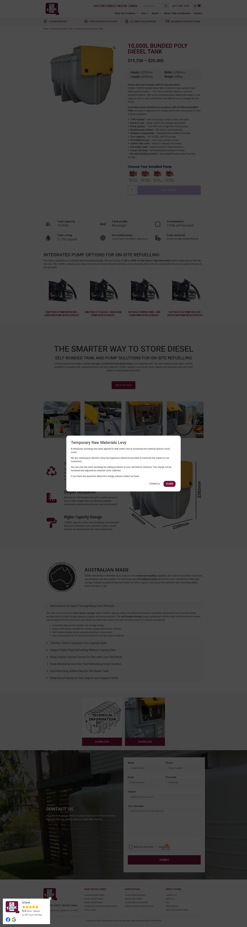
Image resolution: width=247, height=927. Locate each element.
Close (169, 483)
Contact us (155, 483)
